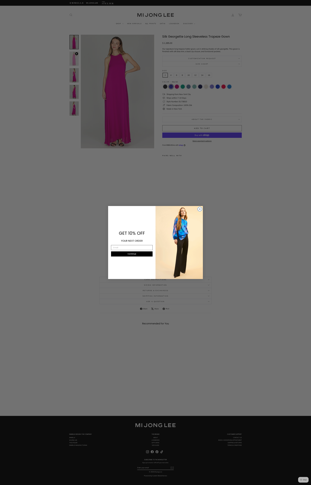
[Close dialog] (200, 209)
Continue (132, 253)
